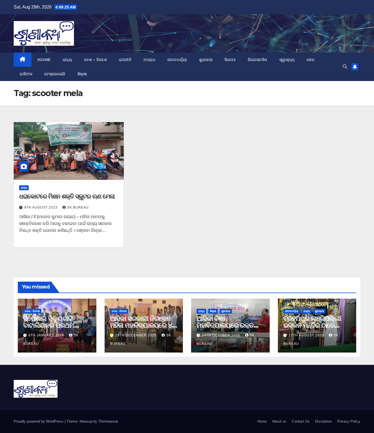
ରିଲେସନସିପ (257, 59)
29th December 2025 (136, 335)
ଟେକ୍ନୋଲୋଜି (54, 73)
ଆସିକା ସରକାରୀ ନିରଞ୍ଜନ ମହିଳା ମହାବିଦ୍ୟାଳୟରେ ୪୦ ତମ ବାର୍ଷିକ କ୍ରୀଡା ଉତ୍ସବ (143, 325)
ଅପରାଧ (149, 59)
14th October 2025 (221, 335)
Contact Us (301, 421)
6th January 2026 (46, 335)
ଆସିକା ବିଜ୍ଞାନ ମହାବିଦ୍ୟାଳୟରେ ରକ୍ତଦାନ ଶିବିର (230, 325)
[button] (345, 66)
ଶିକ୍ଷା (82, 73)
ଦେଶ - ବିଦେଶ (32, 311)
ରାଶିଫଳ (26, 73)
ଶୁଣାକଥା (205, 59)
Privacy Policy (348, 421)
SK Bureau (78, 207)
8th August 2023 (41, 207)
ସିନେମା (230, 59)
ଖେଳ (310, 59)
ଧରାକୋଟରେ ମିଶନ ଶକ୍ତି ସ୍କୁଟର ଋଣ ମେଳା (67, 196)
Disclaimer (323, 421)
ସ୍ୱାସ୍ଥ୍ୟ (287, 59)
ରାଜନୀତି (125, 59)
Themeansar (108, 421)
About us (279, 421)
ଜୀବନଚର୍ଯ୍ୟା (177, 59)
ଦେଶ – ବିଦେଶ (95, 59)
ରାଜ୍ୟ (67, 59)
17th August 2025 (307, 335)
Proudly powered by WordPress (39, 421)
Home (44, 59)
